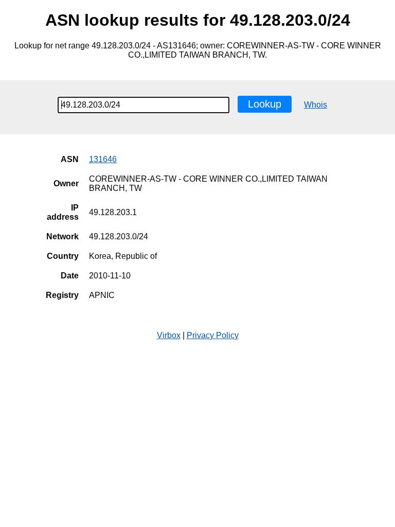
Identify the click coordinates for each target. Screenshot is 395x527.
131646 (103, 159)
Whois (315, 104)
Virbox (169, 335)
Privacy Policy (213, 335)
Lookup (264, 104)
